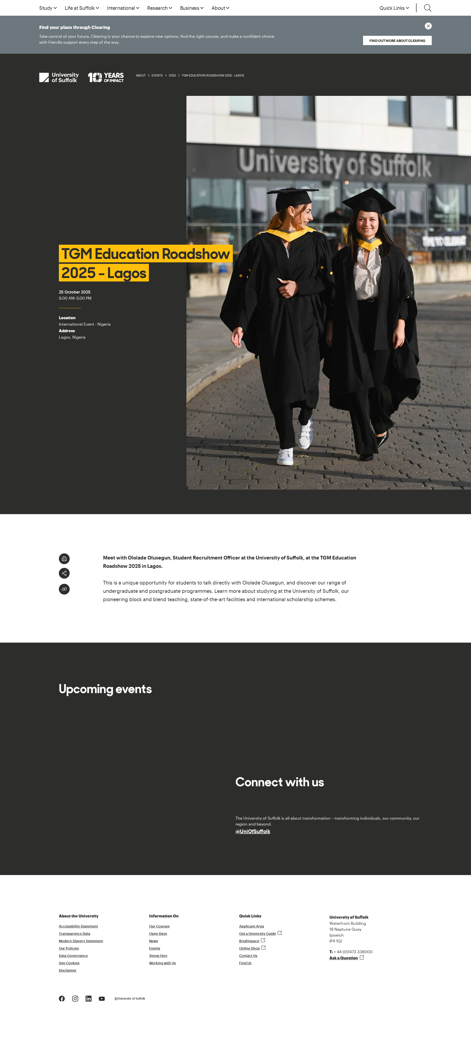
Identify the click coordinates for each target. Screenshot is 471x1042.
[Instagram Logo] (75, 998)
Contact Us (248, 956)
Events (157, 75)
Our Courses (159, 926)
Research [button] (157, 8)
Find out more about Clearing (397, 40)
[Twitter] (97, 574)
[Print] (64, 558)
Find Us (245, 963)
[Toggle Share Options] (64, 573)
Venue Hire (158, 956)
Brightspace (249, 941)
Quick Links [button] (392, 8)
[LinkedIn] (104, 574)
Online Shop (249, 948)
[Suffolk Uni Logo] (81, 77)
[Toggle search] (428, 8)
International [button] (121, 8)
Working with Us (162, 963)
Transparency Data (74, 934)
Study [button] (45, 8)
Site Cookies (69, 963)
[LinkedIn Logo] (89, 998)
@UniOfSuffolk (253, 831)
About (141, 75)
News (153, 941)
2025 (172, 75)
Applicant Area (251, 926)
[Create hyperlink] (64, 589)
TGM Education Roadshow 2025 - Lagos (213, 75)
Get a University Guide (257, 934)
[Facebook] (90, 574)
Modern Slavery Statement (81, 941)
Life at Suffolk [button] (80, 8)
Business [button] (189, 8)
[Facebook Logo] (62, 998)
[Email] (110, 574)
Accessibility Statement (78, 926)
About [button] (218, 8)
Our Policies (69, 948)
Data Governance (73, 956)
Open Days (158, 934)
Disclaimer (68, 970)
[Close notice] (428, 26)
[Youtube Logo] (102, 998)
